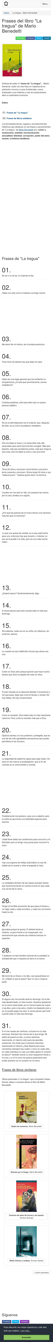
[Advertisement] (26, 169)
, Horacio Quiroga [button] (26, 1216)
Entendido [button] (26, 1337)
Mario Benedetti (26, 129)
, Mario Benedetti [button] (26, 1126)
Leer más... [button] (25, 1331)
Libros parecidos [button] (42, 1272)
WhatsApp (20, 38)
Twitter (38, 38)
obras (6, 12)
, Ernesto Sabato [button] (26, 1260)
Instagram (24, 1321)
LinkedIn (46, 38)
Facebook (30, 38)
